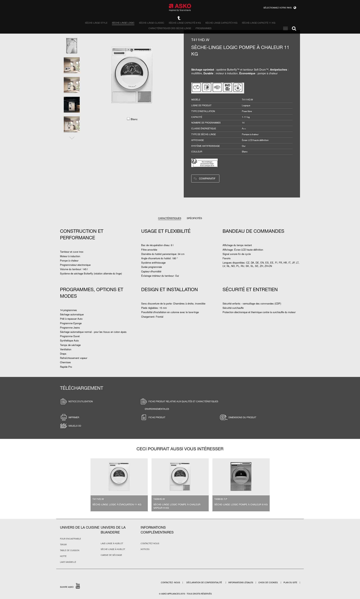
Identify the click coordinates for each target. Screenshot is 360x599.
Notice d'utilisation (80, 401)
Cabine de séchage (111, 555)
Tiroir (63, 544)
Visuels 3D (74, 425)
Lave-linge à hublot (112, 543)
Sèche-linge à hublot (113, 549)
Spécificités (194, 218)
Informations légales (241, 582)
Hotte (63, 556)
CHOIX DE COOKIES (268, 582)
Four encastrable (70, 538)
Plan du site (290, 582)
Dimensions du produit (242, 417)
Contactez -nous (171, 582)
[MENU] (285, 28)
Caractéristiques (169, 218)
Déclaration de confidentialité (204, 582)
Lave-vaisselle (68, 562)
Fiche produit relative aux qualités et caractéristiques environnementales (181, 405)
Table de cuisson (69, 550)
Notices (145, 549)
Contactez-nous (150, 543)
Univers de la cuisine (79, 527)
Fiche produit (156, 417)
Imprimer (73, 417)
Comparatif (207, 178)
